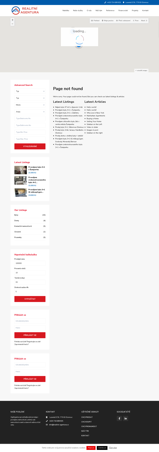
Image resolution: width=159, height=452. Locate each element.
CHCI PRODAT (87, 417)
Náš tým (99, 10)
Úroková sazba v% (21, 287)
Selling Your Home (94, 121)
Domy (16, 220)
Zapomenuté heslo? (21, 344)
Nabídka (66, 10)
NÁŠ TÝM (85, 431)
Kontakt (145, 10)
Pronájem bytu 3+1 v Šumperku (67, 110)
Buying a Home (93, 118)
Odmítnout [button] (102, 448)
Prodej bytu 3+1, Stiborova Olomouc (69, 127)
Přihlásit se (30, 335)
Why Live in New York (95, 113)
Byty (16, 215)
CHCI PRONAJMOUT (89, 426)
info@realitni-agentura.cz (59, 425)
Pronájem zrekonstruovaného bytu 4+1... (37, 180)
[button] (85, 48)
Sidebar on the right (94, 133)
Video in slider (92, 127)
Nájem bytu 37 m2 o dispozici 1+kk (69, 107)
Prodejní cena (19, 259)
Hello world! (91, 107)
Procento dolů (19, 268)
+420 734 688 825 (56, 421)
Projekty (135, 10)
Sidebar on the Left (94, 124)
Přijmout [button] (91, 448)
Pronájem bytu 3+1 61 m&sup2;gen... (36, 190)
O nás (89, 10)
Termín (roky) (19, 278)
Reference (110, 10)
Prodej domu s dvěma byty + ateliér (69, 136)
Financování (123, 10)
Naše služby (78, 10)
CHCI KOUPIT (86, 422)
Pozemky (17, 237)
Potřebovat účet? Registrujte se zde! (27, 342)
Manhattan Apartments (96, 116)
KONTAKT (85, 436)
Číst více (113, 448)
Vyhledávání (30, 146)
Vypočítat (30, 299)
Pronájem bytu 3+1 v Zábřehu (67, 113)
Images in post (92, 130)
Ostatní (17, 232)
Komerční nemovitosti (23, 226)
